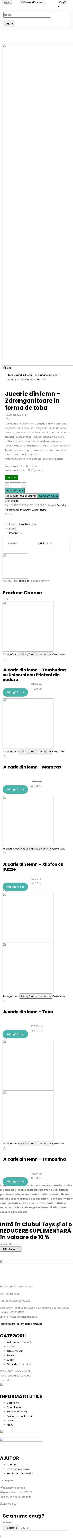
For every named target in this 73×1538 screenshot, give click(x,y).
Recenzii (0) (16, 533)
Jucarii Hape (32, 375)
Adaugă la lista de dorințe (21, 496)
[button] (64, 4)
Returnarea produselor (20, 1473)
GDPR (10, 1420)
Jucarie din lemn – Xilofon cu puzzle (33, 867)
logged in (23, 580)
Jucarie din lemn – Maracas (32, 767)
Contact (12, 1464)
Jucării (10, 1346)
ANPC (10, 1424)
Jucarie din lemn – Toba (28, 1012)
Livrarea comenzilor (18, 1469)
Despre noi (13, 1402)
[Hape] (15, 566)
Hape (15, 500)
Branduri (20, 375)
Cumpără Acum (48, 496)
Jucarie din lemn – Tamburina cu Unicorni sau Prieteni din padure (34, 674)
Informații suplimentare (22, 524)
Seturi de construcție (19, 1364)
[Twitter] (8, 519)
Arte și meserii (15, 1351)
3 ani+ (48, 543)
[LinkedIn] (10, 519)
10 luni (40, 543)
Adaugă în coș (14, 490)
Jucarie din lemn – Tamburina (34, 1159)
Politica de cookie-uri (19, 1416)
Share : (9, 514)
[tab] (39, 524)
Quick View (58, 654)
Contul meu (14, 1407)
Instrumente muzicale (18, 509)
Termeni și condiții (17, 1411)
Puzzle (10, 1355)
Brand (12, 528)
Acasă (11, 375)
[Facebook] (6, 519)
